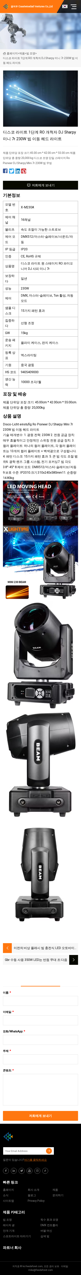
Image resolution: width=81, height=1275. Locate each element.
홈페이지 (12, 53)
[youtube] (29, 1171)
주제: (7, 1050)
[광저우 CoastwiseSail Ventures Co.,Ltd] (22, 1136)
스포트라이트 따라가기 (17, 1236)
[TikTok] (45, 1171)
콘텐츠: (8, 1070)
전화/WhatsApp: (14, 1031)
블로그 (32, 1195)
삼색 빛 (44, 1236)
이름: (7, 992)
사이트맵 (8, 1200)
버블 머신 (46, 1230)
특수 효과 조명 (49, 1219)
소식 (5, 1195)
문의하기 (58, 1195)
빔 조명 (30, 53)
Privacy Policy (36, 1200)
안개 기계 (9, 1230)
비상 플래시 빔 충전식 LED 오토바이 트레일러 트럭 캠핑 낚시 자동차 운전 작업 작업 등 (49, 948)
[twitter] (22, 1171)
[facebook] (6, 1171)
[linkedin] (14, 1171)
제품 (22, 53)
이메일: (8, 1011)
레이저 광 (9, 1225)
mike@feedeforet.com (40, 1270)
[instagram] (37, 1171)
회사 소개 (33, 1189)
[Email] (49, 1151)
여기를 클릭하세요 (35, 1159)
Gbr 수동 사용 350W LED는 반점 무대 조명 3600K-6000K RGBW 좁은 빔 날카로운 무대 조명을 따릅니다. (31, 960)
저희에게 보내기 (43, 185)
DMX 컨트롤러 (49, 1225)
